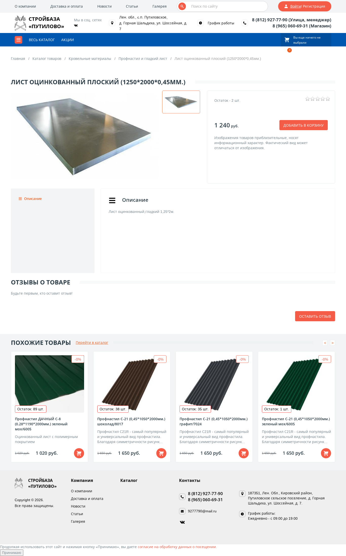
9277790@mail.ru (202, 511)
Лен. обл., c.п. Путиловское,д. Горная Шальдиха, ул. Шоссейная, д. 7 (153, 23)
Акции (67, 39)
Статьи (132, 6)
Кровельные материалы (90, 58)
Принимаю (11, 552)
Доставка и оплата (66, 6)
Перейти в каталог (92, 342)
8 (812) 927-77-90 (205, 493)
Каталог (129, 480)
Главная (18, 58)
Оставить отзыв (315, 316)
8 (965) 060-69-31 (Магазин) (302, 26)
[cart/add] (79, 453)
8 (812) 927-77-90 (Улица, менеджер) (291, 20)
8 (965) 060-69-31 (205, 499)
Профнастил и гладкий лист (143, 58)
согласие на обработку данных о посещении (177, 546)
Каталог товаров (46, 58)
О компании (25, 6)
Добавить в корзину (303, 125)
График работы (221, 23)
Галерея (159, 6)
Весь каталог (42, 39)
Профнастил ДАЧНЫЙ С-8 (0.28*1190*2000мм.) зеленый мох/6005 (41, 423)
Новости (104, 6)
